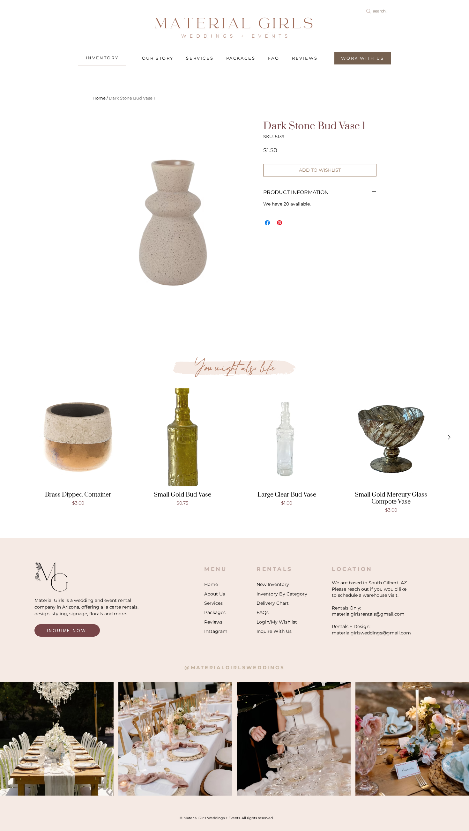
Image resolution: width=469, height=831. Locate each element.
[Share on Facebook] (267, 223)
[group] (234, 451)
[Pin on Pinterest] (279, 223)
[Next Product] (449, 437)
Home (99, 98)
